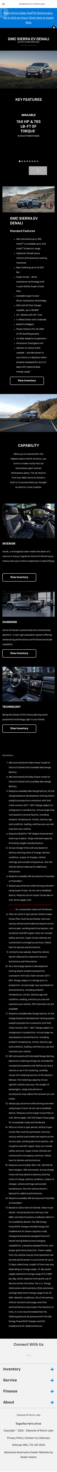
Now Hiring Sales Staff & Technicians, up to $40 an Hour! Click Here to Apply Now (28, 18)
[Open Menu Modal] (3, 4)
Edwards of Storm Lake (39, 1431)
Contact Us (31, 1438)
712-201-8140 (37, 1445)
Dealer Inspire (28, 1457)
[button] (54, 27)
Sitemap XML (20, 1445)
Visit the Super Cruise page (40, 1118)
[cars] (28, 1355)
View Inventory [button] (27, 381)
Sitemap (44, 1438)
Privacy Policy (15, 1438)
